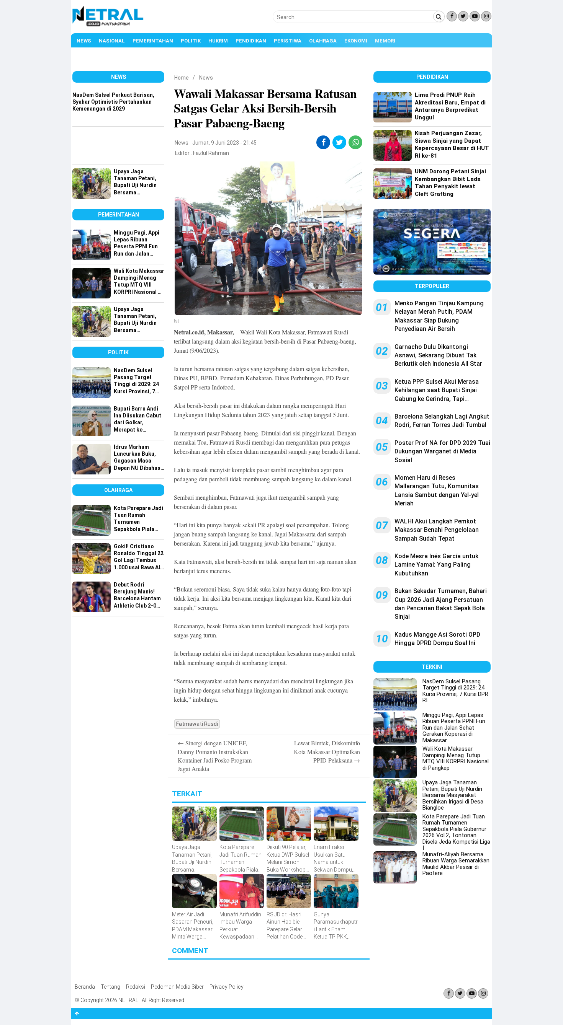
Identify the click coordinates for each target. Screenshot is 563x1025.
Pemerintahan (153, 41)
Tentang (110, 987)
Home (181, 78)
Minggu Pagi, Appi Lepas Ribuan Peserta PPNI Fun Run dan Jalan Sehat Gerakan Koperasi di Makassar (453, 728)
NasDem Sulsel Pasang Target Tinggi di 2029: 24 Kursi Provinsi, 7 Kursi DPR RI (455, 691)
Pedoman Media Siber (177, 987)
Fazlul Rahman (211, 153)
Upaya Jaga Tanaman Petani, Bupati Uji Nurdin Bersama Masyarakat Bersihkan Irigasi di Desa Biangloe (452, 795)
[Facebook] (452, 16)
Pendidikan (251, 41)
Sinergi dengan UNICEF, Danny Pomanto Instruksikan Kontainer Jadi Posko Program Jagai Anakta (215, 755)
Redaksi (135, 987)
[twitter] (339, 142)
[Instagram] (486, 16)
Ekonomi (355, 41)
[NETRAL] (108, 25)
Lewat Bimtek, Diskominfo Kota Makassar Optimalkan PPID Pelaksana (327, 751)
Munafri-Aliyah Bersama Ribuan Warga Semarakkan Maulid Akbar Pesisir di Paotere (455, 864)
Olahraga (323, 41)
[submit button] (439, 16)
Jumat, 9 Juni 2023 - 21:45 (224, 143)
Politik (191, 41)
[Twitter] (463, 16)
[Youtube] (475, 16)
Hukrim (218, 41)
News (84, 41)
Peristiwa (287, 41)
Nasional (112, 41)
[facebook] (323, 142)
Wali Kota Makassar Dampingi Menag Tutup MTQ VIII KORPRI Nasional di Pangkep (455, 758)
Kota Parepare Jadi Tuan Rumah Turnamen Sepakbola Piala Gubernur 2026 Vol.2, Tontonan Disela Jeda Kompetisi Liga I (456, 832)
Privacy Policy (226, 987)
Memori (385, 41)
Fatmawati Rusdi (197, 724)
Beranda (85, 987)
